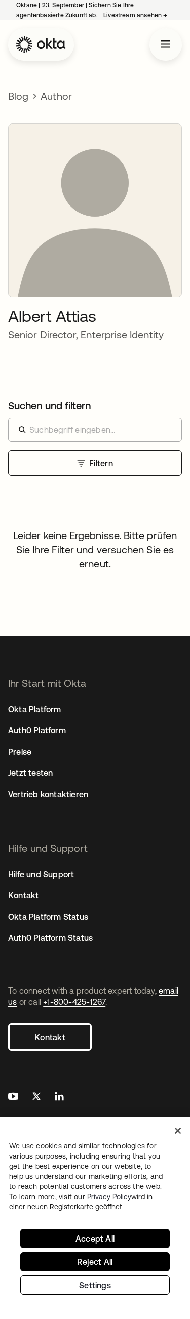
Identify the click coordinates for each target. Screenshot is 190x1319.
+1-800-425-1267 (74, 1001)
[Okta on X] (36, 1097)
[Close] (178, 1131)
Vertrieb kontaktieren (48, 794)
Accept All (95, 1238)
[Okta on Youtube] (13, 1097)
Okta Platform (34, 709)
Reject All (94, 1261)
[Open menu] (165, 44)
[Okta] (41, 44)
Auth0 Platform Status (50, 937)
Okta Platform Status (48, 916)
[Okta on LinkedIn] (59, 1097)
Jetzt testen (30, 772)
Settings (95, 1285)
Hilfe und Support (41, 874)
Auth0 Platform (37, 730)
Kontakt (49, 1037)
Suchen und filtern (49, 405)
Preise (19, 751)
